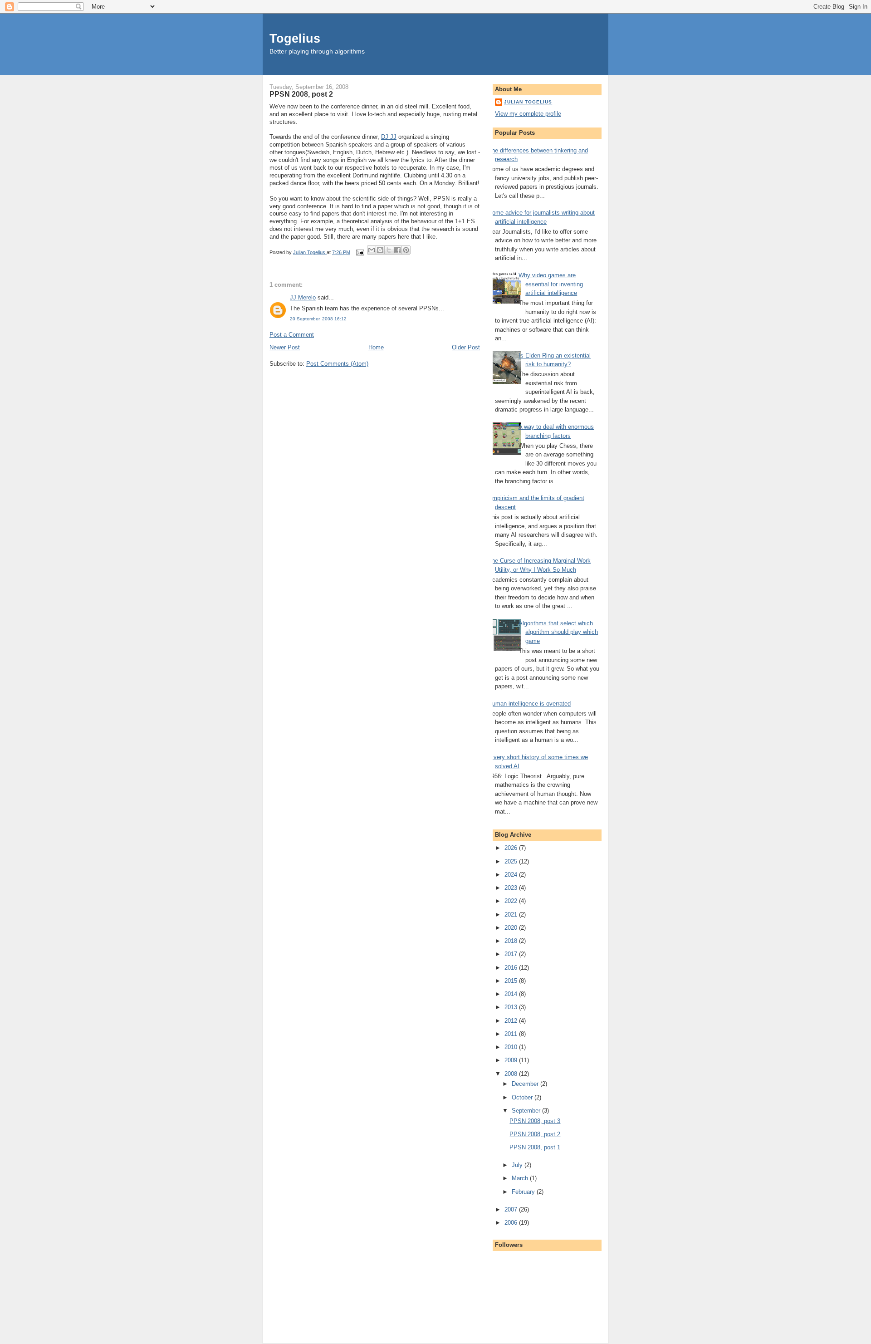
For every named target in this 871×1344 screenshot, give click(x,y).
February (524, 1191)
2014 (511, 994)
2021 (511, 914)
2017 (511, 954)
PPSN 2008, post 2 (534, 1134)
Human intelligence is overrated (529, 703)
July (518, 1165)
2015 (511, 980)
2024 (511, 874)
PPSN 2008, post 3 (534, 1121)
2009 (511, 1060)
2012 (511, 1020)
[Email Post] (359, 252)
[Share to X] (388, 250)
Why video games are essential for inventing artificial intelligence (551, 284)
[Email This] (371, 250)
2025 (511, 861)
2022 (511, 901)
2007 (511, 1209)
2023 (511, 887)
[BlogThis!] (380, 250)
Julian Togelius (528, 101)
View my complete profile (528, 113)
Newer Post (284, 347)
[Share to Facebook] (397, 250)
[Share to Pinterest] (406, 250)
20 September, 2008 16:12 (318, 318)
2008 (511, 1073)
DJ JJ (388, 136)
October (523, 1097)
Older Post (466, 347)
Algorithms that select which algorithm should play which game (558, 632)
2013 (511, 1007)
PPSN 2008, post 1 (534, 1147)
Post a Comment (291, 334)
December (526, 1083)
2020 (511, 927)
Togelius (294, 38)
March (521, 1178)
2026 (511, 847)
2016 (511, 967)
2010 (511, 1047)
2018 (511, 940)
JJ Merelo (303, 297)
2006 (511, 1222)
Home (376, 347)
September (527, 1110)
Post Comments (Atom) (337, 363)
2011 (511, 1033)
